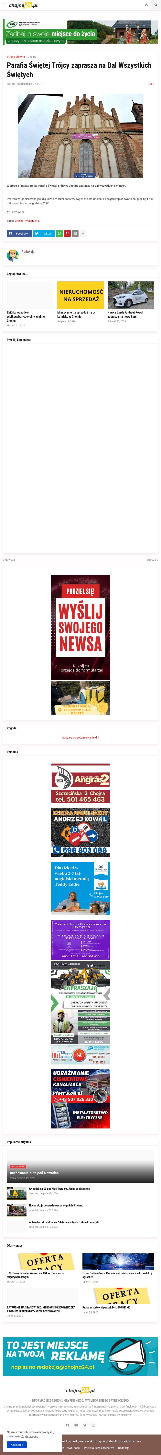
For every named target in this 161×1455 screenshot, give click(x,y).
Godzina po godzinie (74, 737)
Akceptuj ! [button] (17, 1444)
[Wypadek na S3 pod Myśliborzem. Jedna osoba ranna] (17, 1193)
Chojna (32, 56)
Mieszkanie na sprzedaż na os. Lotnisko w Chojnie (77, 314)
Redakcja (123, 1447)
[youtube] (76, 1425)
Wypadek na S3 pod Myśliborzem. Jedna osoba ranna (59, 1189)
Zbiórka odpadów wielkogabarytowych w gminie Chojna (26, 317)
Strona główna (16, 56)
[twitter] (84, 1425)
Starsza (151, 559)
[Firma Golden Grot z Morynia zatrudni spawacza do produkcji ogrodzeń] (118, 1261)
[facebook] (67, 1425)
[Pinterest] (67, 233)
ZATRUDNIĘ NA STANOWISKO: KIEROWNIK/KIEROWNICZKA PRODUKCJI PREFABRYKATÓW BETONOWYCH (41, 1309)
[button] (4, 5)
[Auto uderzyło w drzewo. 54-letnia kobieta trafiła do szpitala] (17, 1226)
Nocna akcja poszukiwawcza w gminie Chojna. (56, 1205)
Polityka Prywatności (67, 1447)
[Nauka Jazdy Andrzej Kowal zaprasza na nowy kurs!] (131, 295)
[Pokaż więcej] (83, 233)
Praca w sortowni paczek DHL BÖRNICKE (106, 1307)
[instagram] (93, 1425)
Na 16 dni (93, 737)
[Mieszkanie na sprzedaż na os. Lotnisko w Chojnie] (80, 295)
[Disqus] (80, 397)
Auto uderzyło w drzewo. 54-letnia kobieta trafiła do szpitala (64, 1222)
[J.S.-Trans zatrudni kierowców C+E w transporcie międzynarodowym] (43, 1261)
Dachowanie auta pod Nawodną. (35, 1173)
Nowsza (10, 559)
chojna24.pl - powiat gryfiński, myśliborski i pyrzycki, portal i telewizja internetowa (91, 1441)
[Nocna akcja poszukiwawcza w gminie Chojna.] (17, 1210)
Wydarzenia (32, 220)
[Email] (75, 233)
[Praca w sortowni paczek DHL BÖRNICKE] (118, 1296)
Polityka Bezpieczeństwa (99, 1447)
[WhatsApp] (59, 233)
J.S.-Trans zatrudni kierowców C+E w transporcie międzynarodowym (35, 1275)
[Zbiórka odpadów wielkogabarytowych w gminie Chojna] (30, 295)
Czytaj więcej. (29, 1436)
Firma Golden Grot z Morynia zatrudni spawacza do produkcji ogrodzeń (117, 1275)
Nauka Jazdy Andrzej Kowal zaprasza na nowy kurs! (125, 314)
